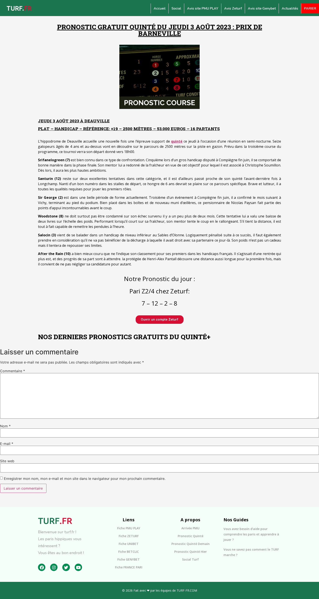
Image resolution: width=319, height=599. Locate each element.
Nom (5, 426)
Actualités (290, 8)
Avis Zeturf (233, 8)
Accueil (160, 8)
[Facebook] (41, 567)
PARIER (310, 8)
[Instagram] (54, 567)
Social (176, 8)
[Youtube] (78, 567)
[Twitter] (66, 567)
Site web (7, 461)
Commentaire (12, 371)
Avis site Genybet (262, 8)
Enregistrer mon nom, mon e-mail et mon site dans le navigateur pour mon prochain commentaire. (84, 478)
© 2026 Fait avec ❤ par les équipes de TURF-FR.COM (159, 590)
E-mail (6, 443)
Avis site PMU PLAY (202, 8)
